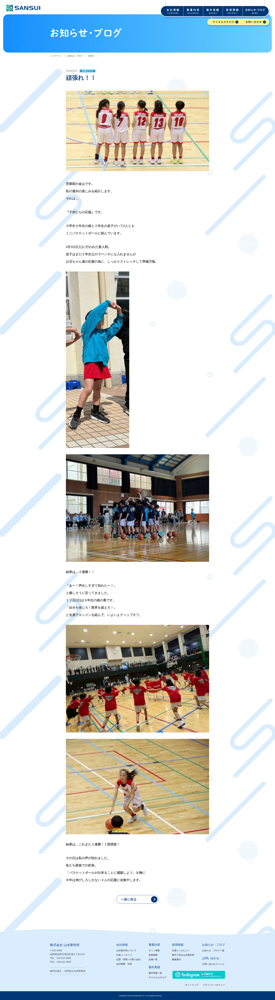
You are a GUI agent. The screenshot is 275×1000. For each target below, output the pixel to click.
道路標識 (153, 955)
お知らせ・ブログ (74, 56)
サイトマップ (191, 985)
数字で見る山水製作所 (183, 955)
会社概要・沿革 (124, 964)
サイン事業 (154, 950)
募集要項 (176, 959)
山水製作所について (126, 950)
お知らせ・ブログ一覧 (213, 950)
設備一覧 (153, 959)
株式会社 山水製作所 (65, 945)
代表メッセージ (124, 955)
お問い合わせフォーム (213, 964)
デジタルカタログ (157, 977)
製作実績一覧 (155, 973)
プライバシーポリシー (214, 985)
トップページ (55, 56)
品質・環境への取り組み (128, 959)
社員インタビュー (181, 950)
